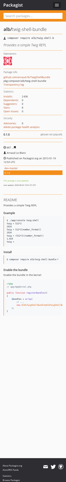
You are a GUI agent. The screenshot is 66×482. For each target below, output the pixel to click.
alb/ (8, 29)
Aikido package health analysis (22, 127)
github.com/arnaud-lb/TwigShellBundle (27, 77)
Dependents (11, 100)
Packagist (13, 5)
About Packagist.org (12, 465)
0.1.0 (7, 172)
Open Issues (11, 111)
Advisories (10, 123)
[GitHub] (60, 467)
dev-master (11, 168)
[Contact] (45, 467)
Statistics (7, 475)
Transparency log (14, 84)
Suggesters (10, 104)
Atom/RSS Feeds (11, 469)
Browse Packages (11, 480)
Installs (8, 96)
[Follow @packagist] (53, 467)
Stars (7, 107)
